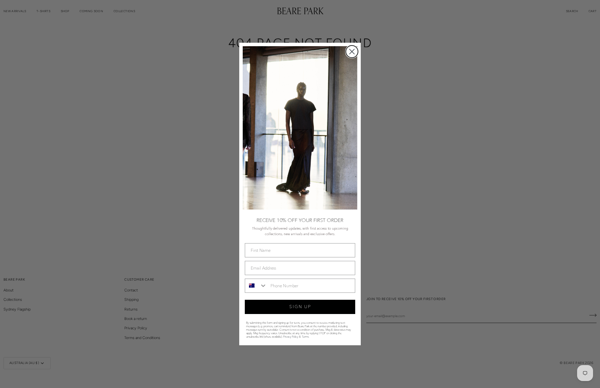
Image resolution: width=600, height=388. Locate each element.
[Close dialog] (352, 52)
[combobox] (256, 285)
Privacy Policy (290, 336)
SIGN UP (300, 306)
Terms (305, 336)
